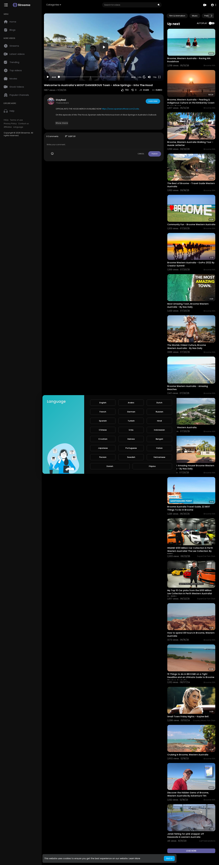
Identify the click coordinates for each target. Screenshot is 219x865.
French (103, 411)
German (131, 411)
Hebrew (131, 439)
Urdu (131, 429)
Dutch (159, 402)
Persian (102, 457)
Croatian (102, 439)
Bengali (159, 439)
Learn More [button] (134, 858)
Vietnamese (159, 457)
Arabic (131, 402)
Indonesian (159, 429)
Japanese (103, 448)
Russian (159, 411)
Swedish (131, 457)
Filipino (152, 466)
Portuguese (131, 448)
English (102, 402)
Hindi (159, 420)
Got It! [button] (169, 858)
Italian (159, 448)
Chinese (103, 429)
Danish (110, 466)
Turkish (131, 420)
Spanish (103, 420)
